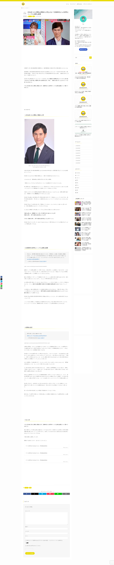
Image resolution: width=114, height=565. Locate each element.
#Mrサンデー (30, 335)
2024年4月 (78, 160)
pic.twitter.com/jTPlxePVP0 (40, 335)
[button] (27, 494)
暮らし (77, 185)
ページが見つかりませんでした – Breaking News (36, 445)
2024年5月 (78, 158)
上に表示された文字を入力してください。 (33, 545)
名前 (26, 526)
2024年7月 (78, 153)
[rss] (90, 0)
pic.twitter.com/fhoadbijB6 (32, 259)
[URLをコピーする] (66, 494)
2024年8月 (78, 150)
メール (27, 531)
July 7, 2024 (40, 337)
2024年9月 (78, 148)
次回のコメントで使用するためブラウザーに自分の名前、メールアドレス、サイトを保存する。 (44, 540)
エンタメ (30, 16)
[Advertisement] (46, 57)
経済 (77, 190)
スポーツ (78, 177)
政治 (33, 16)
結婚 (77, 192)
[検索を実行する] (90, 57)
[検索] (92, 0)
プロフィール (83, 49)
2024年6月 (78, 155)
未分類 (77, 187)
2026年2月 (78, 145)
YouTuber (78, 172)
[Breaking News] (23, 4)
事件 (77, 180)
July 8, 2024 (43, 261)
